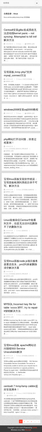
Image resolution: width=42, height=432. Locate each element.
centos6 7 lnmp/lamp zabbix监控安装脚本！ (21, 387)
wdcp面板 (25, 314)
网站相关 (25, 148)
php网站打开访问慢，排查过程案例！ (20, 140)
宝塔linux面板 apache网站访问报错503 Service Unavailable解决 (20, 348)
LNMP (24, 79)
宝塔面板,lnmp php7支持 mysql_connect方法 (18, 73)
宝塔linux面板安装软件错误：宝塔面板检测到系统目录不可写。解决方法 (20, 182)
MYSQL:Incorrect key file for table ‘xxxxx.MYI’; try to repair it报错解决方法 (21, 307)
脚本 (34, 393)
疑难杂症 (19, 148)
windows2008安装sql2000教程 (21, 109)
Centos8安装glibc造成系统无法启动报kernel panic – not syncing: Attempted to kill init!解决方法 (20, 35)
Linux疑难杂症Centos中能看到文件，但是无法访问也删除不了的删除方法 (20, 223)
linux (19, 44)
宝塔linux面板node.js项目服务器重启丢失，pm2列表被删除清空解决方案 (21, 264)
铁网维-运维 (30, 44)
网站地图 (28, 430)
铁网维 (6, 2)
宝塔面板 (29, 79)
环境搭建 (29, 393)
